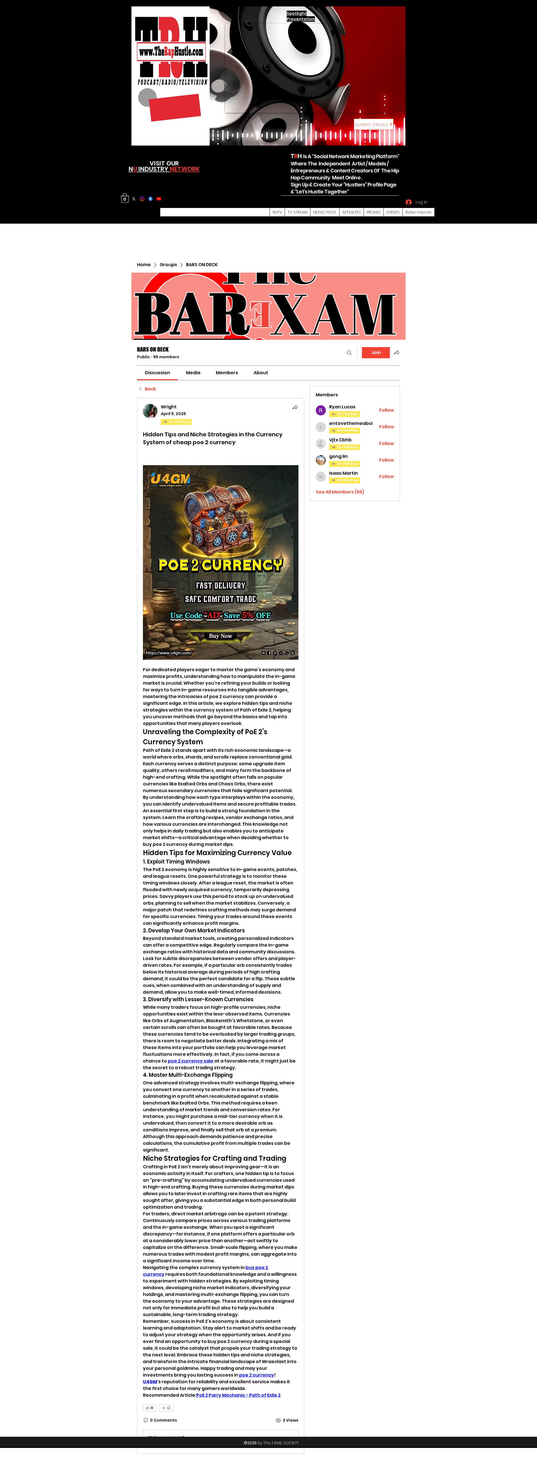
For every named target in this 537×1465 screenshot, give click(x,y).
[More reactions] (166, 1408)
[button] (125, 198)
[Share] (295, 407)
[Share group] (396, 352)
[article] (220, 926)
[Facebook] (150, 199)
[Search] (400, 109)
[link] (157, 372)
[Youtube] (159, 199)
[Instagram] (142, 199)
